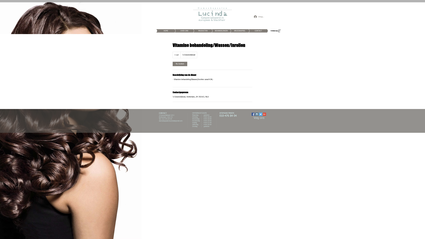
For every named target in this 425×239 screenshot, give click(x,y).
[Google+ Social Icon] (264, 114)
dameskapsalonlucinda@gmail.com (171, 121)
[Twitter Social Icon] (260, 114)
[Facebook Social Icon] (253, 114)
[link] (180, 64)
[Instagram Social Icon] (257, 114)
